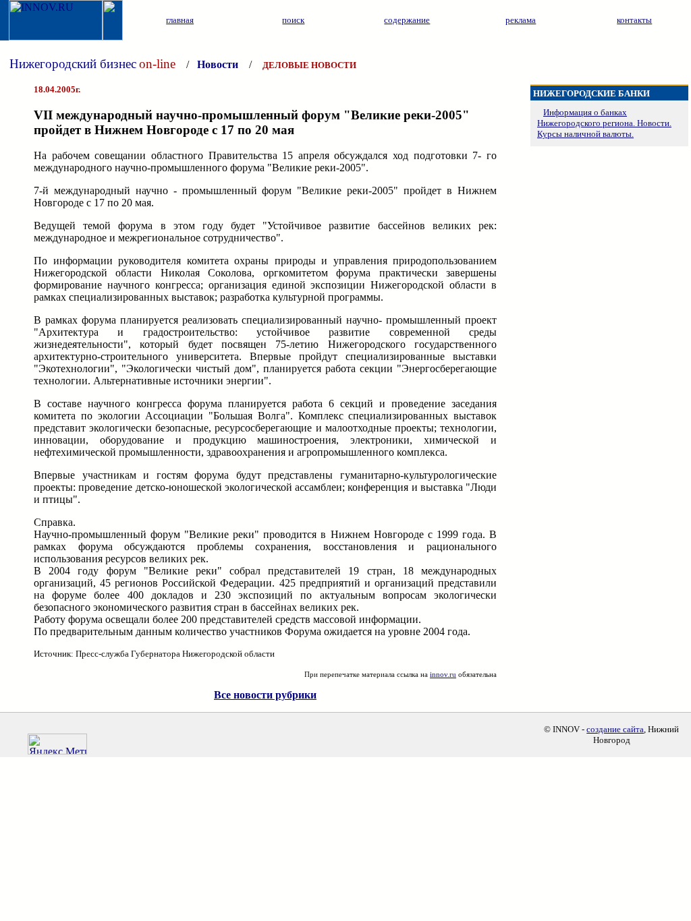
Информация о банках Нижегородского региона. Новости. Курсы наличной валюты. (604, 123)
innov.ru (443, 674)
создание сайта (615, 729)
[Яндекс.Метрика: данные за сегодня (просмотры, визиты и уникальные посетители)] (57, 744)
